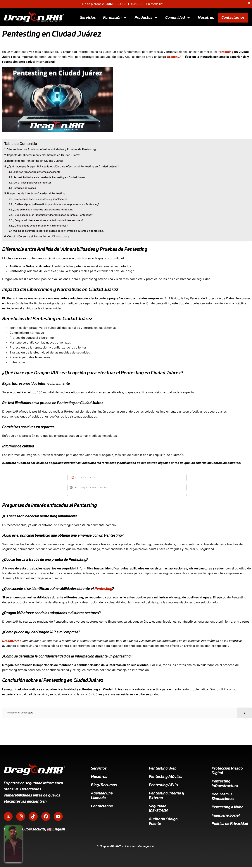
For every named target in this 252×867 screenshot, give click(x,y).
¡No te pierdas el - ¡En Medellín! (122, 4)
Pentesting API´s (163, 785)
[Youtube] (58, 816)
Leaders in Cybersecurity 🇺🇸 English (34, 829)
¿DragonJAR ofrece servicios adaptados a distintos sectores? (48, 220)
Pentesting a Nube (227, 807)
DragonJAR (175, 57)
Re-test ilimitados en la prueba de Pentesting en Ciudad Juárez (49, 177)
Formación (112, 17)
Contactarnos (233, 17)
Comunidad (175, 17)
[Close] (249, 3)
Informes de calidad (25, 187)
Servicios (88, 17)
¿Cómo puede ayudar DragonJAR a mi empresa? (40, 225)
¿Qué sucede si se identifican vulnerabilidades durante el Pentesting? (53, 214)
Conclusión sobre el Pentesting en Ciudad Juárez (39, 236)
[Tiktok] (33, 816)
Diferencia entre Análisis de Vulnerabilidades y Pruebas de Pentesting (51, 149)
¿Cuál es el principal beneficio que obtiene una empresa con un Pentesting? (56, 204)
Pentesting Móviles (165, 777)
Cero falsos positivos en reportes (32, 182)
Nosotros (206, 17)
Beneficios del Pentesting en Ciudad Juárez (35, 160)
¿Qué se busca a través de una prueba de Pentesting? (44, 209)
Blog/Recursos (104, 785)
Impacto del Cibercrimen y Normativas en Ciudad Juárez (43, 155)
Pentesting (225, 52)
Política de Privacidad (230, 824)
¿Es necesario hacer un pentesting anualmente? (40, 199)
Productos (143, 17)
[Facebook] (45, 816)
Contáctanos (102, 806)
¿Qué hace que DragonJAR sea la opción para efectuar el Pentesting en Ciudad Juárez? (63, 166)
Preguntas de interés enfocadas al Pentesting (36, 193)
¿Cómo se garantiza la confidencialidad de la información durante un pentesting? (58, 230)
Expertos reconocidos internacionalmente (37, 171)
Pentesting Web (163, 768)
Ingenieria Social (226, 815)
